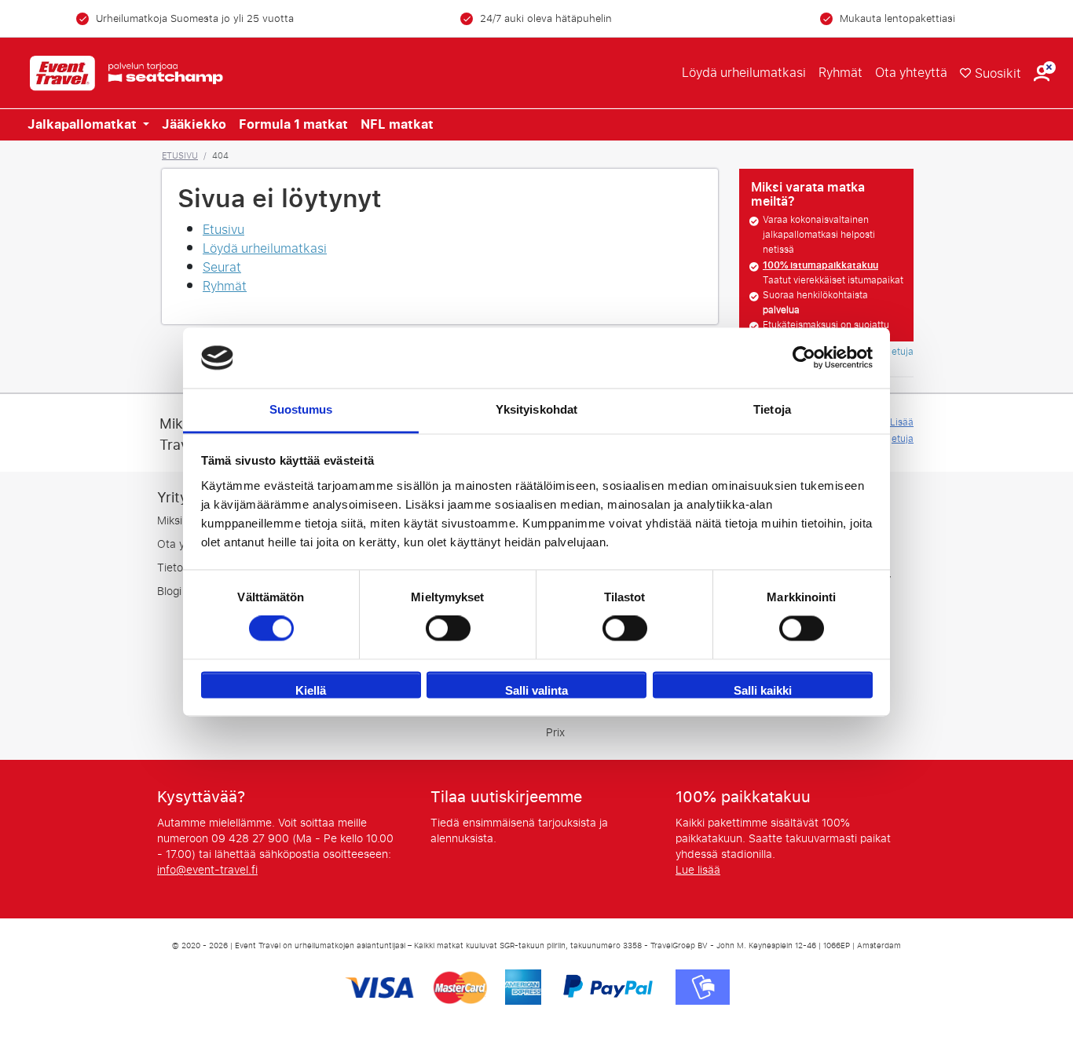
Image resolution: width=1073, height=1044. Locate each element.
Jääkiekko (194, 125)
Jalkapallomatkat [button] (83, 125)
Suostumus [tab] (301, 409)
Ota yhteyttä (911, 72)
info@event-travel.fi (207, 870)
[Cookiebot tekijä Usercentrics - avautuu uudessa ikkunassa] (804, 358)
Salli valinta (536, 690)
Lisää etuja (902, 430)
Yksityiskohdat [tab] (536, 409)
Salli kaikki (763, 690)
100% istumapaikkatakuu (820, 265)
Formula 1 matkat (293, 125)
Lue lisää (698, 870)
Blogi (169, 591)
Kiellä (310, 690)
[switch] (448, 628)
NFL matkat (397, 125)
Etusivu (180, 155)
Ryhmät (840, 72)
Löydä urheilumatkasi (744, 72)
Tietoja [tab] (772, 409)
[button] (1041, 73)
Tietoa (173, 568)
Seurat (222, 267)
